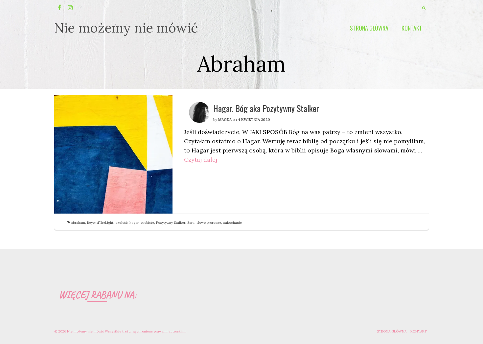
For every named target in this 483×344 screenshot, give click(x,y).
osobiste (147, 222)
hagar (134, 222)
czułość (121, 222)
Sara (191, 222)
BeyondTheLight (100, 222)
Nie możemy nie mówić (126, 27)
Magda (225, 119)
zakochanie (232, 222)
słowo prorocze (208, 222)
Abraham (78, 222)
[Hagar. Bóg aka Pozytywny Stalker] (113, 154)
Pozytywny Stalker (170, 222)
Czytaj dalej (200, 159)
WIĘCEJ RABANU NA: (97, 294)
